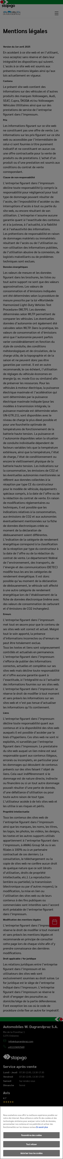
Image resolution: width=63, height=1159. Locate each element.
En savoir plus (42, 1127)
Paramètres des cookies (31, 1135)
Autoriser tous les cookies (31, 1153)
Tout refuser (31, 1144)
